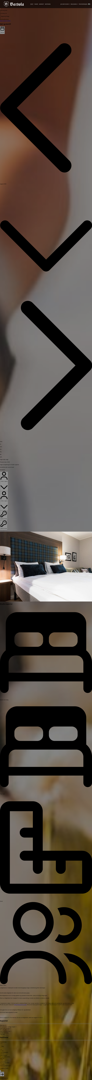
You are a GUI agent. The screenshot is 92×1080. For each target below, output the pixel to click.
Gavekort (41, 4)
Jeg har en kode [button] (64, 4)
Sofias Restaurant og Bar (20, 1004)
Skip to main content (5, 20)
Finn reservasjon (83, 4)
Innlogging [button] (74, 4)
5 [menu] (89, 4)
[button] (46, 9)
